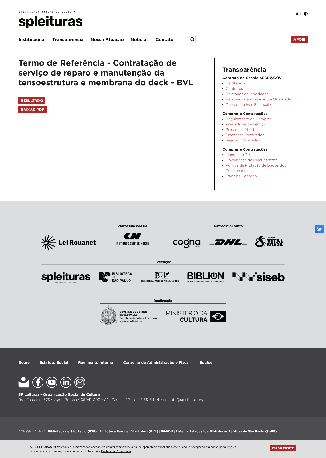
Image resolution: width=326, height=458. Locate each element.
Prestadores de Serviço (246, 124)
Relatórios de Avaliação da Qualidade (258, 99)
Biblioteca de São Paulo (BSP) (72, 431)
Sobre (24, 362)
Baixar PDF (32, 110)
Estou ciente (283, 448)
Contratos (234, 88)
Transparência (68, 39)
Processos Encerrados (245, 135)
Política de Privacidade (116, 451)
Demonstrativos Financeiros (250, 104)
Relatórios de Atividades (247, 94)
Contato (164, 39)
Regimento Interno (95, 362)
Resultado (32, 100)
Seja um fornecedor (243, 140)
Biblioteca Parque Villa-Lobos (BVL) (128, 431)
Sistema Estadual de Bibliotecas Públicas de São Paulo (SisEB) (226, 431)
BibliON (167, 431)
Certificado (235, 83)
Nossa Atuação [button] (107, 39)
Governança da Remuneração (251, 160)
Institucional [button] (32, 39)
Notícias (139, 39)
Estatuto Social (54, 362)
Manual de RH (238, 155)
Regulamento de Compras (248, 119)
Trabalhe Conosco (241, 176)
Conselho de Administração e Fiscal (156, 362)
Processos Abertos (242, 129)
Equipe (206, 362)
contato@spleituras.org (183, 400)
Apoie (299, 39)
